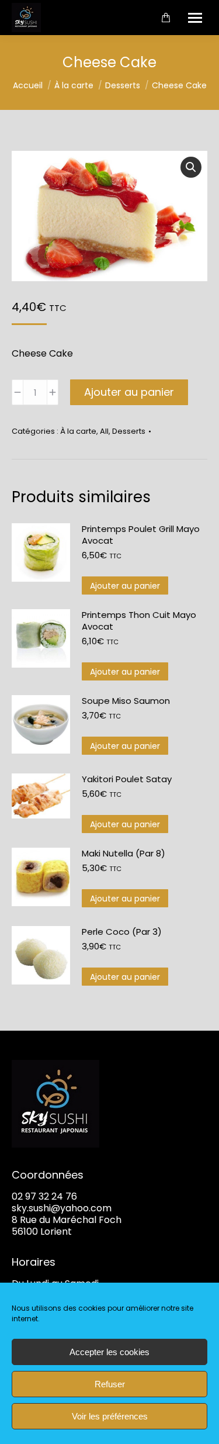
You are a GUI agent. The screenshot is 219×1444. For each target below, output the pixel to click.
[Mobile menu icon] (195, 18)
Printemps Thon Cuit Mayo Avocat (139, 621)
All (104, 431)
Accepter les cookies (109, 1352)
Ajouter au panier (129, 392)
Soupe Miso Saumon (126, 701)
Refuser (110, 1384)
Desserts (128, 431)
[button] (190, 167)
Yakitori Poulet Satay (127, 779)
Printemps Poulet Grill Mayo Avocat (141, 535)
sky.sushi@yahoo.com (62, 1208)
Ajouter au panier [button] (125, 586)
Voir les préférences (110, 1416)
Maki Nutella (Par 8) (123, 853)
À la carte (78, 431)
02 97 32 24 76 (44, 1196)
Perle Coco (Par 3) (122, 932)
